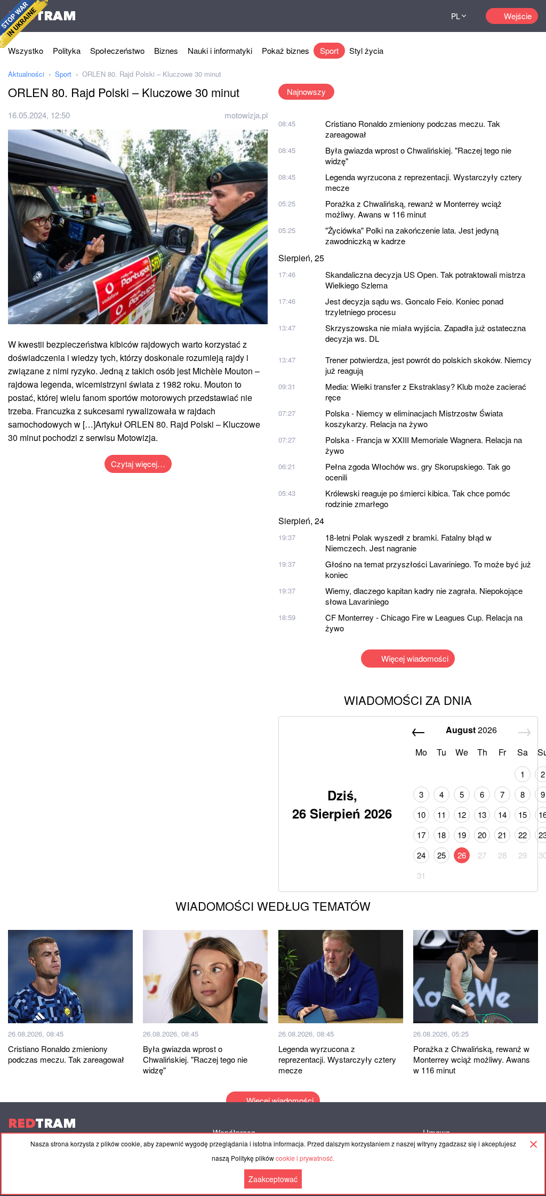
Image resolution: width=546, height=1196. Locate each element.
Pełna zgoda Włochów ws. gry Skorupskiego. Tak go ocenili (417, 472)
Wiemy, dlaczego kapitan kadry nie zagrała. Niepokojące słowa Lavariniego (424, 596)
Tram (42, 1123)
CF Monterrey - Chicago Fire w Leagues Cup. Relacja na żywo (424, 622)
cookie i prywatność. (305, 1157)
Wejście (518, 15)
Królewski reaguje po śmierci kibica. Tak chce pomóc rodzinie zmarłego (417, 498)
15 (522, 814)
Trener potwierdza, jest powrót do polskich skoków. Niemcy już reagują (428, 365)
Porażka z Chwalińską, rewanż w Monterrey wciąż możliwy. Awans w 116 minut (413, 209)
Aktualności (26, 74)
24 (421, 855)
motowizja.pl (246, 115)
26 (461, 855)
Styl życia (366, 50)
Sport (329, 50)
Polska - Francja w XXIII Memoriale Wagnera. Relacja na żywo (423, 445)
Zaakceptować (273, 1179)
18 (441, 834)
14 (502, 814)
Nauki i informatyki (220, 50)
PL (455, 16)
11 (441, 814)
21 (502, 834)
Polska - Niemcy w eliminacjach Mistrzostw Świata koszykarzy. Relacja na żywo (414, 418)
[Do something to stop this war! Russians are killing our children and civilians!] (24, 24)
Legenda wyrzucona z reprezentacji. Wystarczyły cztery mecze (423, 182)
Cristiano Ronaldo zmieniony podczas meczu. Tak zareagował (412, 129)
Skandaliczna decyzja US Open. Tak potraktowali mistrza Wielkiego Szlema (425, 280)
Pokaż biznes (285, 50)
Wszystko (25, 50)
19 (461, 834)
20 (482, 834)
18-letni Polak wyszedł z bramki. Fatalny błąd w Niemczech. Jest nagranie (408, 542)
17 (421, 834)
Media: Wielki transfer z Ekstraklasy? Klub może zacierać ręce (425, 392)
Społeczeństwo (117, 50)
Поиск (419, 16)
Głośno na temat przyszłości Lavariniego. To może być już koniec (428, 569)
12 (461, 814)
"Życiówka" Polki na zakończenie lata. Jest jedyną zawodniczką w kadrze (412, 235)
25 (441, 855)
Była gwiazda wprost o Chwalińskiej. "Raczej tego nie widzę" (418, 155)
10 (421, 814)
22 (522, 834)
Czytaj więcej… (138, 463)
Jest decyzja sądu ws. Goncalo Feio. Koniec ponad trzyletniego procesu (414, 306)
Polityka (67, 50)
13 (482, 814)
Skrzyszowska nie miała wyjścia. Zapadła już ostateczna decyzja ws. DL (425, 333)
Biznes (166, 50)
